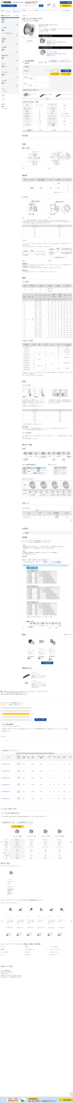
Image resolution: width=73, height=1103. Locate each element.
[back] (1, 842)
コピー (42, 62)
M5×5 (5, 74)
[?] (53, 125)
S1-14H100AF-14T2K (5, 771)
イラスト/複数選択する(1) (7, 33)
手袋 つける (27, 954)
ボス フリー (3, 954)
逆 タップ (3, 946)
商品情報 (29, 130)
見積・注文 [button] (66, 5)
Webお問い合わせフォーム (6, 973)
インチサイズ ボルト (53, 952)
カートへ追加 (67, 73)
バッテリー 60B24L (53, 946)
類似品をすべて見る (68, 634)
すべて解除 (16, 15)
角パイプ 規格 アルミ (29, 949)
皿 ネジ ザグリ (52, 954)
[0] (48, 5)
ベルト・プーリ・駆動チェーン (34, 10)
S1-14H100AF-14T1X (5, 764)
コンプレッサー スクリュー (55, 949)
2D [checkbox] (4, 98)
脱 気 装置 (27, 952)
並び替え (60, 513)
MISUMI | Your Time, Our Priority (8, 1)
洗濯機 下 (3, 949)
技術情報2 (34, 559)
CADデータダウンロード (66, 61)
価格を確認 (67, 70)
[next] (71, 842)
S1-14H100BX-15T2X (5, 791)
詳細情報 (54, 130)
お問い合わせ (54, 6)
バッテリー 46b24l (4, 952)
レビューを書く (41, 719)
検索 (41, 5)
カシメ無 (5, 66)
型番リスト (42, 130)
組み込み (27, 946)
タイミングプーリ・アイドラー (49, 10)
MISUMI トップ (4, 10)
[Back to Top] (71, 1094)
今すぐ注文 (55, 73)
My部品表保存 (54, 61)
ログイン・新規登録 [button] (67, 2)
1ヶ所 (5, 83)
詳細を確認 (53, 30)
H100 (5, 91)
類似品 (27, 66)
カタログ (30, 40)
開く (45, 561)
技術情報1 (29, 559)
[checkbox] (10, 22)
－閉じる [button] (47, 98)
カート (48, 6)
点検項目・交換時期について (44, 559)
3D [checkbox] (4, 100)
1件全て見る (3, 736)
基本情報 (27, 532)
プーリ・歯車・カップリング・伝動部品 (17, 10)
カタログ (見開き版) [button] (57, 561)
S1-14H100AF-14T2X (5, 777)
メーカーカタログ (38, 691)
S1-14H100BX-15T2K (5, 784)
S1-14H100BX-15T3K (5, 798)
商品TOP (24, 559)
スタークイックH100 (5, 11)
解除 (17, 24)
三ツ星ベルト (25, 15)
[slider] (32, 562)
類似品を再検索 (48, 662)
